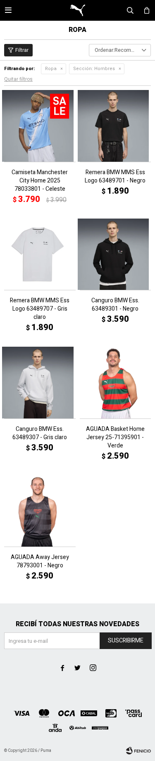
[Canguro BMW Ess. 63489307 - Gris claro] (40, 382)
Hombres (94, 68)
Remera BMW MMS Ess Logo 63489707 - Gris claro (39, 309)
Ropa (51, 68)
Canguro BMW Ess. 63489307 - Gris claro (39, 433)
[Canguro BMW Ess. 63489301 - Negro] (115, 254)
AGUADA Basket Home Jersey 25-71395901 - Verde (115, 437)
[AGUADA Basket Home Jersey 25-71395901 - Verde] (115, 382)
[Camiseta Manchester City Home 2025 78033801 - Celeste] (40, 126)
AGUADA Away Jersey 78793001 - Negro (40, 561)
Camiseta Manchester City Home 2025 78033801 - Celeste (40, 180)
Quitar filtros (18, 79)
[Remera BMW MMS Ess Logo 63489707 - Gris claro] (40, 254)
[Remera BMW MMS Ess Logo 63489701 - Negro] (115, 126)
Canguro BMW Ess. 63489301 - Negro (115, 305)
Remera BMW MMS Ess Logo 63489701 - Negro (115, 176)
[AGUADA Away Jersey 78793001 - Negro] (40, 511)
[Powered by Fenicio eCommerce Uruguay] (138, 750)
